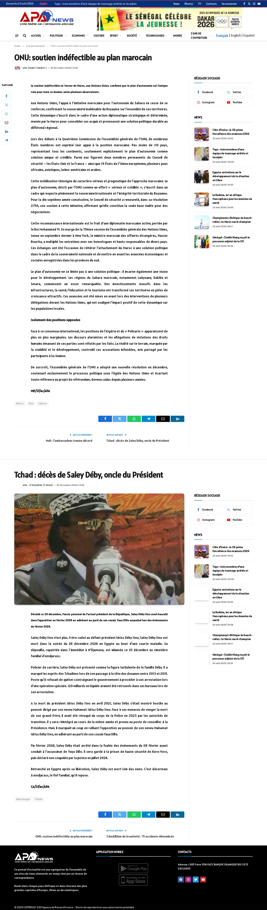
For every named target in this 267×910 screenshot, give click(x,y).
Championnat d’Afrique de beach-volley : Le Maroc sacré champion (232, 219)
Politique (56, 35)
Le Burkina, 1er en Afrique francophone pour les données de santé (232, 199)
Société (132, 35)
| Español (248, 35)
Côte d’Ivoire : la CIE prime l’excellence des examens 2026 (230, 132)
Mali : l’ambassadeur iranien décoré (69, 440)
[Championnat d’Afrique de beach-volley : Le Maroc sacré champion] (201, 222)
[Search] (24, 35)
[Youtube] (203, 879)
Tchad (38, 799)
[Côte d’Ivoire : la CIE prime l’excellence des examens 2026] (201, 134)
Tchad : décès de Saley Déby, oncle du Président (137, 440)
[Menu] (17, 35)
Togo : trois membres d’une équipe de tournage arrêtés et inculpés (230, 153)
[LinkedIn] (6, 131)
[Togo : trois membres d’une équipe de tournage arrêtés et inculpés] (201, 153)
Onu (31, 403)
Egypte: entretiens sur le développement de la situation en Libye (230, 176)
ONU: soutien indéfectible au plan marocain (63, 836)
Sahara (42, 403)
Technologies (155, 35)
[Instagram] (188, 879)
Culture (99, 35)
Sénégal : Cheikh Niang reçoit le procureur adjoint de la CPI (231, 239)
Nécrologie (23, 799)
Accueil (36, 35)
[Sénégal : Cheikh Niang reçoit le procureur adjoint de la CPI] (201, 241)
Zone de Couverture (199, 35)
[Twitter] (6, 105)
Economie (78, 35)
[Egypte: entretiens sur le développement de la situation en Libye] (201, 176)
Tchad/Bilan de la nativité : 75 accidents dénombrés (140, 836)
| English (235, 35)
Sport (114, 35)
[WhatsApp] (6, 113)
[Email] (6, 122)
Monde (177, 35)
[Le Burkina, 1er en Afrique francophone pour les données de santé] (201, 199)
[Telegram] (6, 140)
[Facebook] (6, 96)
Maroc (20, 403)
